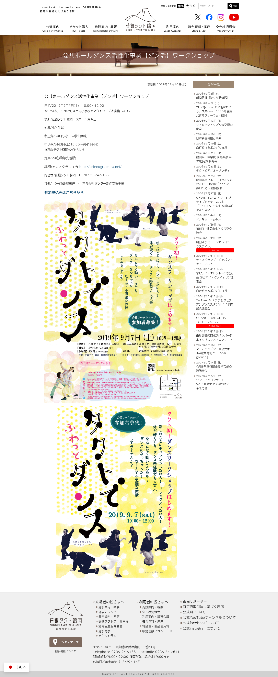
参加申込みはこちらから (64, 192)
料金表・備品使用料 (155, 626)
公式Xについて (194, 612)
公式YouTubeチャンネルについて (209, 617)
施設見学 (105, 631)
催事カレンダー (109, 612)
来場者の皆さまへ (109, 601)
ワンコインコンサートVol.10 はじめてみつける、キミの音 (214, 384)
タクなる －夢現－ (208, 219)
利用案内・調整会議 (155, 616)
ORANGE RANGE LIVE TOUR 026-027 (212, 320)
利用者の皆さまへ (153, 601)
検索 (235, 6)
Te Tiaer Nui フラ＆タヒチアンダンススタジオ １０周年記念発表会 (215, 304)
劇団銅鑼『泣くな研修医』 (213, 98)
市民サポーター (195, 601)
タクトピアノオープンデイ (213, 170)
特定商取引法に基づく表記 (203, 606)
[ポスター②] (116, 301)
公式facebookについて (201, 622)
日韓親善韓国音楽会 (208, 138)
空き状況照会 (151, 612)
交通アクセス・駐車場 (114, 621)
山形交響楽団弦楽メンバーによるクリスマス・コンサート (214, 338)
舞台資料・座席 (109, 616)
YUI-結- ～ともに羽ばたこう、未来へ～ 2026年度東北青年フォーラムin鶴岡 (214, 111)
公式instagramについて (201, 628)
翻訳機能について (65, 651)
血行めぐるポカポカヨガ (211, 148)
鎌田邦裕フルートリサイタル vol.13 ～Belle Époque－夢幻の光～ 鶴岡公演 (215, 184)
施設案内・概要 (109, 607)
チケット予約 (108, 636)
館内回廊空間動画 (111, 626)
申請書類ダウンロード (157, 631)
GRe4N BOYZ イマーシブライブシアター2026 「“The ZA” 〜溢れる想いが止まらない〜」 (214, 204)
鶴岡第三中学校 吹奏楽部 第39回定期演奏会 (214, 159)
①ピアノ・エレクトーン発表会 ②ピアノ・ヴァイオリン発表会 (215, 277)
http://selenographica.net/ (100, 166)
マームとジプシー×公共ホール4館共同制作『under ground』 (214, 353)
